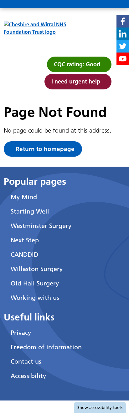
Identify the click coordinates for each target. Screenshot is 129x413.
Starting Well (30, 211)
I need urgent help (75, 81)
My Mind (24, 197)
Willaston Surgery (37, 269)
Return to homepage (45, 149)
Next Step (25, 240)
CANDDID (24, 254)
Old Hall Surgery (35, 283)
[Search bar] (103, 4)
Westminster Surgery (41, 225)
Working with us (35, 297)
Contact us (26, 361)
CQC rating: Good (77, 64)
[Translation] (88, 4)
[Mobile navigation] (118, 4)
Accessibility (28, 376)
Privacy (21, 332)
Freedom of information (46, 347)
